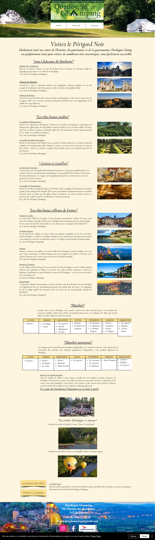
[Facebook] (72, 528)
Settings (133, 536)
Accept (144, 536)
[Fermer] (152, 536)
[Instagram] (63, 528)
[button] (75, 26)
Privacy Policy (95, 536)
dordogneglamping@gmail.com (77, 521)
